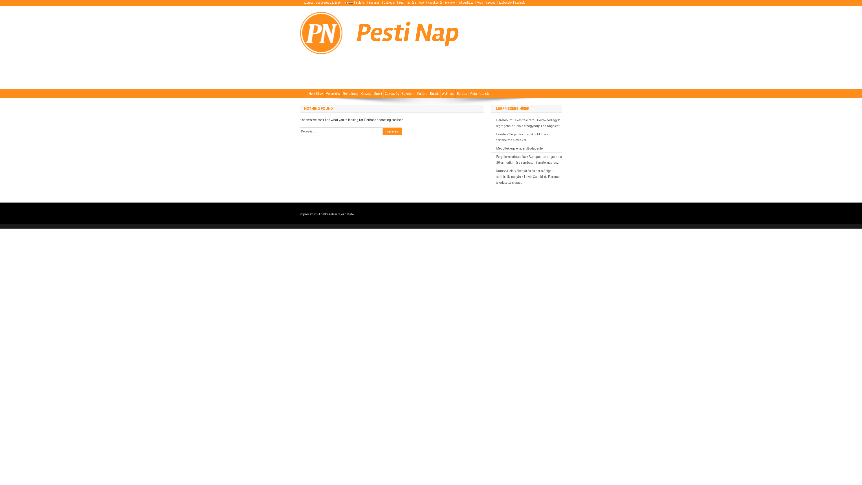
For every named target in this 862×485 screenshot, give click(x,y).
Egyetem (408, 93)
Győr (422, 2)
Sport (378, 93)
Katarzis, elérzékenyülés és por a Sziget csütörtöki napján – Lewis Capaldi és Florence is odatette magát (528, 176)
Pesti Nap (407, 33)
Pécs (480, 2)
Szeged (490, 2)
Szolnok (520, 2)
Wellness (448, 93)
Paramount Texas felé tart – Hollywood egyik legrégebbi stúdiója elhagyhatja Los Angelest (528, 123)
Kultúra (422, 93)
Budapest (374, 2)
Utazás (484, 93)
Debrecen (390, 2)
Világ (473, 93)
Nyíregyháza (465, 2)
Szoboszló (505, 2)
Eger (401, 2)
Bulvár (434, 93)
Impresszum (309, 214)
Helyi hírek (316, 93)
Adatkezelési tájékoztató (336, 214)
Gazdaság (392, 93)
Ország (366, 93)
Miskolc (450, 2)
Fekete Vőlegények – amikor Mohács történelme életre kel (522, 137)
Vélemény (333, 93)
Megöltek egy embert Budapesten (520, 148)
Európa (411, 2)
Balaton (360, 2)
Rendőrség (350, 93)
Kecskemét (435, 2)
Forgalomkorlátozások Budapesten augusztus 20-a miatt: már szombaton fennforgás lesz (529, 159)
